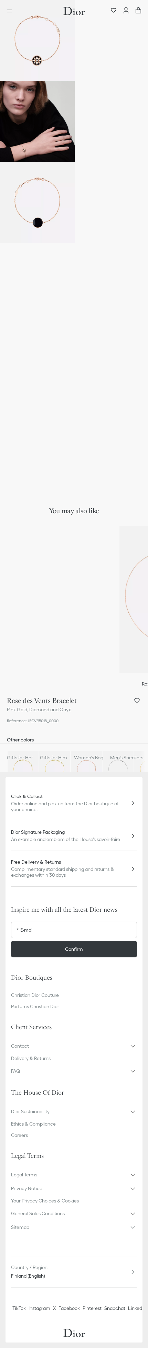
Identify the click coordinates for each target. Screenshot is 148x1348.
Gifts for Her (20, 757)
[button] (37, 40)
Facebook (69, 1308)
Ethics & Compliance (33, 1124)
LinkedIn (137, 1308)
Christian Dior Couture (35, 995)
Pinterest (92, 1308)
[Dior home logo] (74, 11)
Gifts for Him (53, 757)
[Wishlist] (113, 11)
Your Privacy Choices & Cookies (45, 1200)
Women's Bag (88, 757)
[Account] (126, 11)
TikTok (19, 1308)
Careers (19, 1135)
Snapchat (114, 1308)
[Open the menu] (12, 11)
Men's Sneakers (126, 757)
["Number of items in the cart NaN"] (138, 11)
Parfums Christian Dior (35, 1006)
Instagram (39, 1308)
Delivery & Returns (31, 1058)
